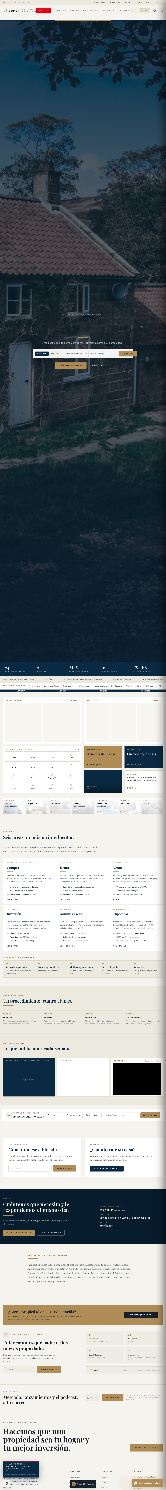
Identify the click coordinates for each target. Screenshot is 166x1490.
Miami (149, 686)
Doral (114, 686)
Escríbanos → (108, 1225)
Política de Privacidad (140, 1397)
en (161, 2)
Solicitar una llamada (19, 1232)
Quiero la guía (64, 1168)
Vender (62, 691)
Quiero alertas (49, 1369)
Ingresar (140, 2)
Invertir (103, 691)
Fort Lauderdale (59, 686)
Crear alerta (150, 1115)
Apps (146, 10)
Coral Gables (43, 686)
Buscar (130, 354)
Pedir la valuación (50, 1233)
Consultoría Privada (146, 1448)
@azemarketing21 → (152, 1061)
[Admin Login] (161, 10)
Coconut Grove (76, 686)
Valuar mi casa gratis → (107, 1169)
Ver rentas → (155, 700)
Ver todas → (74, 700)
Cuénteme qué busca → (141, 1315)
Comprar (42, 354)
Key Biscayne (91, 686)
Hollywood (125, 686)
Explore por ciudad (14, 686)
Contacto (148, 2)
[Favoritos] (154, 10)
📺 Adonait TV (114, 2)
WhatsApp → (123, 1210)
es (157, 2)
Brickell (104, 686)
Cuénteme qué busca (70, 365)
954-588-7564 (11, 2)
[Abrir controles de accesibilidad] (6, 1483)
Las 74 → (159, 686)
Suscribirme (112, 1398)
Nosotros (127, 2)
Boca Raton (138, 686)
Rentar (54, 354)
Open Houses (100, 2)
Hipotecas (145, 691)
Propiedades (99, 365)
